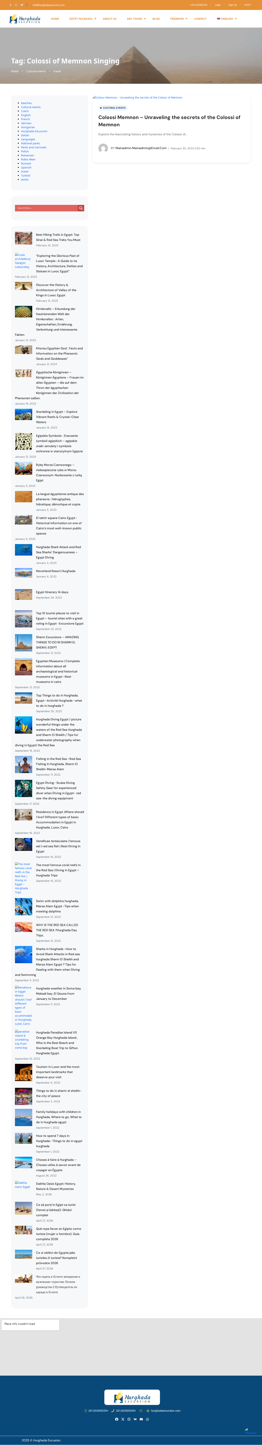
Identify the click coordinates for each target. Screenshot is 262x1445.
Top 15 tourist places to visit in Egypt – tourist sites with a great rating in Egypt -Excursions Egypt (59, 618)
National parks (30, 143)
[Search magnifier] (81, 208)
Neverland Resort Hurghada (55, 571)
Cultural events (36, 71)
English (26, 115)
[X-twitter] (122, 1419)
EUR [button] (246, 5)
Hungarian (28, 127)
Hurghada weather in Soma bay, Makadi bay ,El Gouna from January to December (58, 993)
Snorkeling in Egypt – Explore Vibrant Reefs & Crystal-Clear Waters (57, 417)
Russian (26, 163)
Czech (25, 111)
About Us (110, 19)
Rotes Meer (28, 159)
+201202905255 (198, 5)
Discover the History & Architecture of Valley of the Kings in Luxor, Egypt (56, 290)
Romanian (27, 155)
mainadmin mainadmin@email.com (139, 148)
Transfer (177, 19)
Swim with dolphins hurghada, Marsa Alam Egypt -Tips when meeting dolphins (57, 906)
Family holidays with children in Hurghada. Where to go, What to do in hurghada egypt (59, 1117)
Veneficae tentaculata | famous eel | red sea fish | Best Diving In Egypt (58, 846)
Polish (25, 151)
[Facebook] (116, 1419)
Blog (156, 19)
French (25, 119)
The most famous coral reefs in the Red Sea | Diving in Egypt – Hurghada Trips (58, 870)
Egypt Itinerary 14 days (52, 592)
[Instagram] (129, 1419)
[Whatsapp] (147, 1419)
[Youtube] (141, 1419)
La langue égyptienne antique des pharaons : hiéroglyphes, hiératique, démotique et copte (60, 499)
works (25, 179)
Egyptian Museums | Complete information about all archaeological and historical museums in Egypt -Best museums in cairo (58, 671)
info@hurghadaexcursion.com (49, 5)
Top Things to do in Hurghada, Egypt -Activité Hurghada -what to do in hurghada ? (59, 700)
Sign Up (232, 5)
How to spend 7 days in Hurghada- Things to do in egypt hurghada (59, 1141)
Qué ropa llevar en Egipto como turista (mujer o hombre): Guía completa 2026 (58, 1234)
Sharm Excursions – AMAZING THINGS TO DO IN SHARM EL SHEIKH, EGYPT (57, 642)
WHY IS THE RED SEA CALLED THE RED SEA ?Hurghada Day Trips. (57, 930)
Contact (200, 19)
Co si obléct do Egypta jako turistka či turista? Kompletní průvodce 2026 (56, 1258)
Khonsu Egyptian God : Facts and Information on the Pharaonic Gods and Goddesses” (59, 353)
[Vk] (135, 1419)
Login (218, 5)
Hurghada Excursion (34, 131)
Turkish (25, 175)
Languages (28, 139)
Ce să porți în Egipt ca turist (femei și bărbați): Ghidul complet (56, 1210)
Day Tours (134, 19)
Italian (25, 135)
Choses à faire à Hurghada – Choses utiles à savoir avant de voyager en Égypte (58, 1165)
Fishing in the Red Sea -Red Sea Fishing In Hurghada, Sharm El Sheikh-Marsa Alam (58, 764)
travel (57, 71)
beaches (26, 103)
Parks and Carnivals (33, 147)
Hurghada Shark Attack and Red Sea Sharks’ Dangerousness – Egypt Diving (58, 552)
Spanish (26, 167)
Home (55, 19)
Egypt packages (80, 19)
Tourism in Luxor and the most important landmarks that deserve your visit (57, 1072)
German (26, 123)
